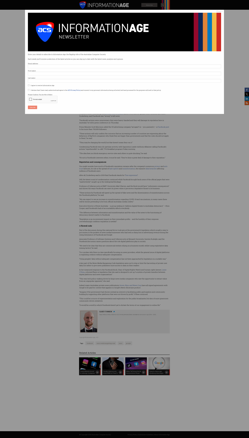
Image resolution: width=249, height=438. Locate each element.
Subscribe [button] (32, 107)
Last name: (32, 78)
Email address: (33, 64)
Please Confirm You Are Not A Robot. (40, 95)
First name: (32, 71)
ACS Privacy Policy (74, 90)
